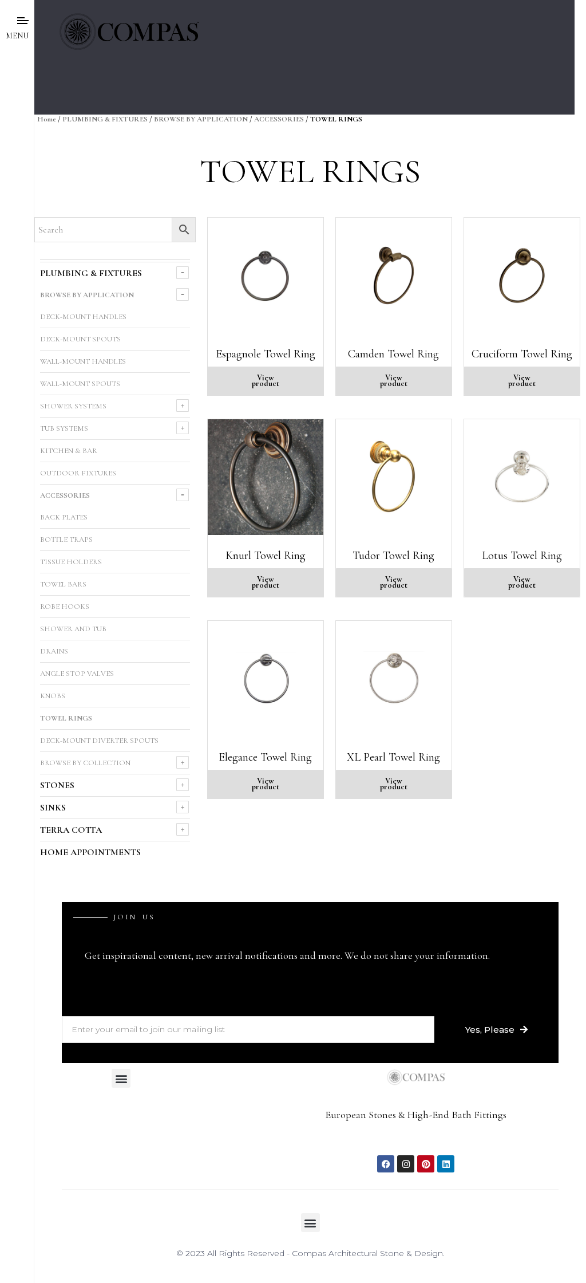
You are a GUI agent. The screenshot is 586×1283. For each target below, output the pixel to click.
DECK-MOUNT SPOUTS (80, 339)
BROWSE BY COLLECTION (85, 763)
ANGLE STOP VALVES (77, 673)
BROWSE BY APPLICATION (201, 119)
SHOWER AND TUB (73, 628)
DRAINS (54, 651)
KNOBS (52, 695)
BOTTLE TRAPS (66, 539)
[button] (121, 1078)
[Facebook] (385, 1163)
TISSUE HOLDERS (71, 561)
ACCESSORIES (279, 119)
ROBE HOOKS (64, 606)
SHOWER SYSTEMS (73, 406)
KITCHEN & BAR (68, 450)
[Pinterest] (425, 1163)
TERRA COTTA (71, 830)
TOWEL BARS (63, 584)
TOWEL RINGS (66, 718)
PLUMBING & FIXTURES (105, 119)
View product (265, 380)
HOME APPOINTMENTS (90, 852)
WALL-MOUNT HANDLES (83, 361)
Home (46, 119)
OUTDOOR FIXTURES (78, 473)
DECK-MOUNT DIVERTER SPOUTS (99, 740)
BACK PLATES (64, 517)
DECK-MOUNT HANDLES (83, 316)
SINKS (53, 807)
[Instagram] (405, 1163)
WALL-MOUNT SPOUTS (80, 383)
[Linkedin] (445, 1163)
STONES (57, 785)
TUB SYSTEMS (64, 428)
